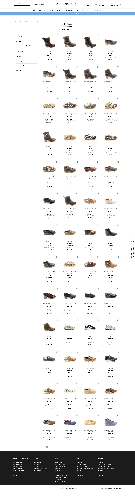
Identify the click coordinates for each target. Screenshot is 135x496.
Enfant (46, 10)
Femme (34, 10)
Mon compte (108, 488)
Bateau (57, 469)
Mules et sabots (61, 475)
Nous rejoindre (98, 10)
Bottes (36, 467)
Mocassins (59, 473)
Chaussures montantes (84, 469)
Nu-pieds (79, 471)
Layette (79, 462)
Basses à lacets (60, 464)
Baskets (37, 464)
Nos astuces (17, 469)
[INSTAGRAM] (6, 488)
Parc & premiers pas (83, 464)
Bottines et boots (40, 469)
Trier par (65, 29)
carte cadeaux (80, 10)
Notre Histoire (18, 467)
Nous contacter (118, 488)
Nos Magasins (17, 462)
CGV (102, 488)
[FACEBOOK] (3, 488)
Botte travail (60, 481)
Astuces (89, 10)
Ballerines (38, 462)
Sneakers (52, 10)
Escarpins (37, 471)
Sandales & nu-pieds (62, 467)
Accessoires (60, 10)
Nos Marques (70, 10)
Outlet (15, 475)
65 (58, 447)
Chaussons (59, 471)
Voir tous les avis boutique (133, 249)
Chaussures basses (83, 467)
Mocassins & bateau (41, 473)
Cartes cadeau (18, 473)
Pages (43, 447)
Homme (40, 10)
